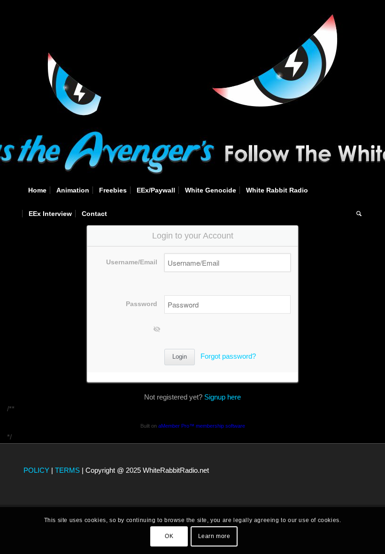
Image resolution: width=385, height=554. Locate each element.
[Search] (357, 213)
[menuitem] (37, 190)
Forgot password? (228, 356)
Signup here (222, 397)
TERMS (67, 470)
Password (141, 304)
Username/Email (131, 262)
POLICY (36, 470)
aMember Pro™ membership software (201, 426)
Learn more (214, 536)
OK (169, 536)
